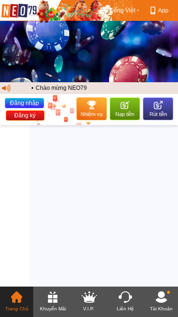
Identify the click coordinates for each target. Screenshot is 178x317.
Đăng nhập (24, 103)
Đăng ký (25, 115)
